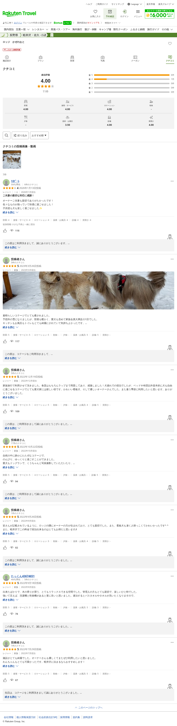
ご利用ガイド (102, 4)
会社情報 (8, 717)
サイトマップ (117, 4)
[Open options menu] (172, 181)
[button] (12, 159)
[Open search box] (6, 135)
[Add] (170, 43)
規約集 (76, 717)
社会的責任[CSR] (48, 717)
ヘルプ (89, 4)
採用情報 (65, 717)
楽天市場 (151, 4)
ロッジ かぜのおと (14, 41)
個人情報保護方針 (26, 717)
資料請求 (88, 717)
